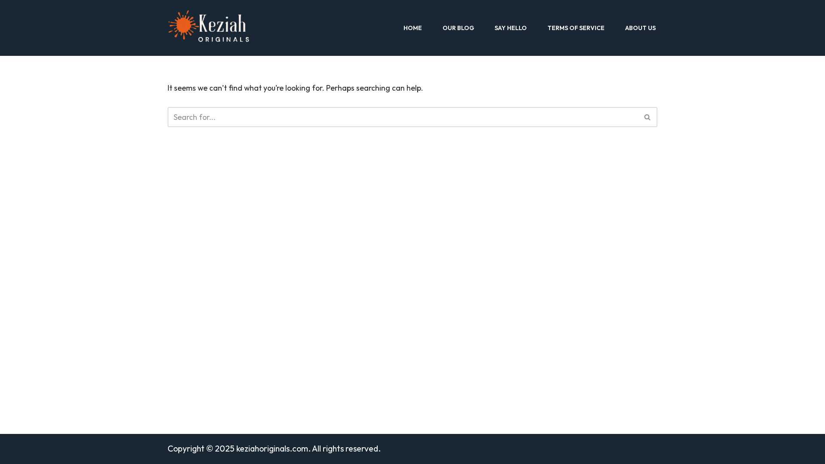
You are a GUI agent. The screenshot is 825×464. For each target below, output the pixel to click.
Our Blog (458, 28)
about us (640, 28)
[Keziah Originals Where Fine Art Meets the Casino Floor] (213, 28)
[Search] (647, 117)
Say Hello (511, 28)
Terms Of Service (576, 28)
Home (412, 28)
